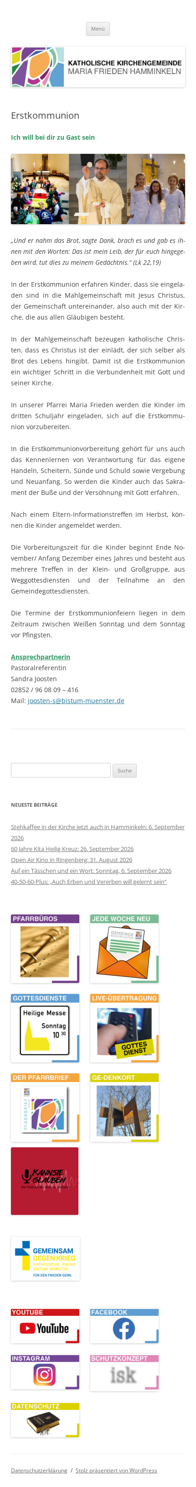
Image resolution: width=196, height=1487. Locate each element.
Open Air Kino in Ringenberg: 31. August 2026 (71, 860)
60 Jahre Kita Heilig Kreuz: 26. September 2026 (72, 849)
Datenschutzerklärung (39, 1470)
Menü (98, 28)
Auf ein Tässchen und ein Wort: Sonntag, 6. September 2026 (91, 871)
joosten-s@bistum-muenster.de (76, 700)
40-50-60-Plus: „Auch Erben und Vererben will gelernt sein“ (89, 881)
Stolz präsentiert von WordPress (116, 1470)
